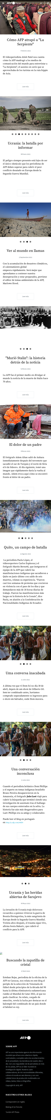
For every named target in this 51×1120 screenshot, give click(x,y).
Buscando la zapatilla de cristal (25, 962)
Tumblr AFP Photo (12, 1112)
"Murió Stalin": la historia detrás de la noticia (25, 360)
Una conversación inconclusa (25, 771)
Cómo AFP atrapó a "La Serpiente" (25, 42)
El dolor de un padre (25, 444)
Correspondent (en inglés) (15, 1102)
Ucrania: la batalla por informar (25, 145)
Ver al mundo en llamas (25, 251)
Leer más (25, 87)
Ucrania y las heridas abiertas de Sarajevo (25, 894)
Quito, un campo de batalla (25, 547)
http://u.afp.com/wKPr (14, 823)
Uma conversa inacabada (25, 673)
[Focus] (14, 2)
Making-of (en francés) (14, 1107)
